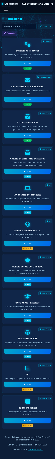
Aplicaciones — (28, 3)
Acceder (27, 63)
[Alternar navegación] (6, 9)
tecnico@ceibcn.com (35, 450)
